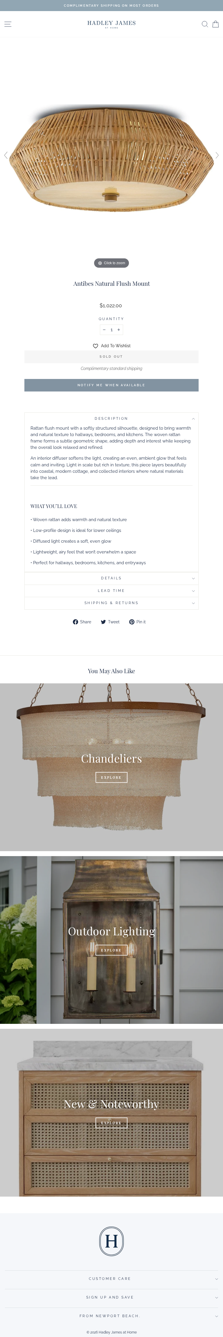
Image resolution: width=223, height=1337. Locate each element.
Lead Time (111, 591)
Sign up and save (110, 1297)
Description (111, 419)
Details (111, 578)
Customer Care (110, 1279)
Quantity (111, 319)
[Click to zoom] (111, 157)
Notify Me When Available (111, 385)
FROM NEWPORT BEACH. (110, 1316)
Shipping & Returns (111, 603)
